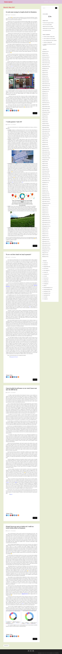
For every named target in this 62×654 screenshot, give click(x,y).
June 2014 (45, 254)
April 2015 (45, 235)
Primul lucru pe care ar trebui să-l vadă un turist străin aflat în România (20, 527)
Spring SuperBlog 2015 (47, 287)
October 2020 (46, 110)
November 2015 (46, 222)
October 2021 (46, 87)
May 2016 (45, 210)
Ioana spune (8, 2)
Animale (45, 262)
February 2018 (46, 171)
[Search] (56, 8)
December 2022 (46, 60)
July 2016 (45, 207)
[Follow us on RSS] (33, 651)
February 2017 (46, 193)
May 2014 (45, 256)
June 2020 (45, 117)
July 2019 (45, 138)
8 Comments (14, 14)
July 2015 (45, 229)
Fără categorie (46, 270)
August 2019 (46, 136)
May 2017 (45, 188)
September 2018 (46, 157)
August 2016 (46, 205)
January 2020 (46, 127)
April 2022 (45, 76)
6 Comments (14, 392)
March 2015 (46, 237)
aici (12, 182)
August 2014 (46, 250)
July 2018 (45, 161)
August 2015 (46, 228)
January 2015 (46, 241)
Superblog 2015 (46, 293)
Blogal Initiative (46, 266)
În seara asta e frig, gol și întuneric (48, 22)
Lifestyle (45, 279)
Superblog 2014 (46, 291)
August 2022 (46, 68)
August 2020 (46, 114)
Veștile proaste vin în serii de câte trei (48, 28)
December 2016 (46, 197)
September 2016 (46, 203)
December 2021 (46, 83)
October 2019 (46, 133)
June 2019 (45, 140)
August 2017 (46, 182)
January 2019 (46, 150)
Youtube (45, 298)
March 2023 (46, 55)
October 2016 (46, 201)
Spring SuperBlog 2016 (47, 289)
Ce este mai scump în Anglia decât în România (21, 12)
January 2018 (46, 172)
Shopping (45, 283)
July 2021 (45, 93)
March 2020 (46, 123)
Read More (35, 113)
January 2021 (46, 104)
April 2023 (45, 53)
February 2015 (46, 239)
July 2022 (45, 70)
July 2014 (45, 252)
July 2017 (45, 184)
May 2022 (45, 74)
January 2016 (46, 218)
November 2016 (46, 199)
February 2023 (46, 57)
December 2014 (46, 243)
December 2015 (46, 220)
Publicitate (45, 281)
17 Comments (14, 124)
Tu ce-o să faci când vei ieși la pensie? (18, 254)
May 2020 (45, 119)
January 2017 (46, 195)
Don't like (45, 268)
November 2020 (46, 108)
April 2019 (45, 144)
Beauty (45, 264)
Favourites (45, 274)
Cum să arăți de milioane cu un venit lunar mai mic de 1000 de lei (21, 389)
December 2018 (46, 152)
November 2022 (46, 62)
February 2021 (46, 102)
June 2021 (45, 95)
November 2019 (46, 131)
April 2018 (45, 167)
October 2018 (46, 155)
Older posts (6, 645)
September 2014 (46, 248)
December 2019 (46, 129)
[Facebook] (49, 16)
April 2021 (45, 98)
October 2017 (46, 178)
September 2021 (46, 89)
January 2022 (46, 81)
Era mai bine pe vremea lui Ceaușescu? (49, 45)
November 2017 (46, 176)
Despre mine (51, 1)
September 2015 (46, 226)
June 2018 (45, 163)
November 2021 (46, 85)
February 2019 (46, 148)
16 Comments (14, 530)
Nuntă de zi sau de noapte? (51, 38)
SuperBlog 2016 (46, 295)
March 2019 (46, 146)
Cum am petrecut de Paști (47, 30)
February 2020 (46, 125)
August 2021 (46, 91)
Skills (44, 285)
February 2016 (46, 216)
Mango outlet (52, 36)
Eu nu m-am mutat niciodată (47, 24)
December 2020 (46, 106)
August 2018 (46, 159)
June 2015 (45, 231)
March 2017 (46, 191)
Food (45, 276)
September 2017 (46, 180)
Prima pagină (46, 1)
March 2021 (46, 100)
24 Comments (14, 257)
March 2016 (46, 214)
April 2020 (45, 121)
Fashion (45, 272)
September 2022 (46, 66)
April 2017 (45, 190)
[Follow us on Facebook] (29, 651)
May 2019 (45, 142)
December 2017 (46, 174)
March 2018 (46, 169)
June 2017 (45, 186)
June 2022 (45, 72)
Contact (55, 1)
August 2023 (46, 51)
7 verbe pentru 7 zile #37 (14, 122)
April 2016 (45, 212)
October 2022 (46, 64)
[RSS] (51, 16)
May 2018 (45, 165)
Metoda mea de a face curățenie (48, 26)
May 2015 (45, 233)
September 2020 (46, 112)
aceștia (7, 482)
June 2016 (45, 209)
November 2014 (46, 245)
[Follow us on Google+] (31, 651)
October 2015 (46, 224)
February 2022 (46, 79)
